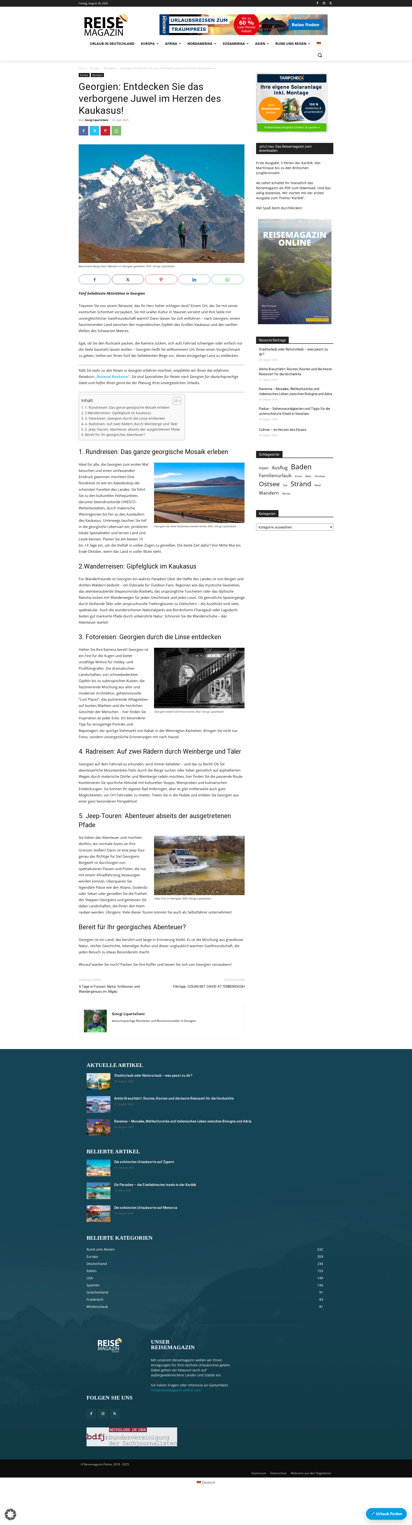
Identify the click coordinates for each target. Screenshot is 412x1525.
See (285, 485)
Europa (94, 68)
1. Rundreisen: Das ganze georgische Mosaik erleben (127, 407)
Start (82, 68)
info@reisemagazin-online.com (176, 1390)
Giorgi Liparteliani (96, 120)
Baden (301, 466)
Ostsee (269, 483)
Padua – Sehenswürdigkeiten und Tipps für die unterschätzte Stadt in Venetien (294, 411)
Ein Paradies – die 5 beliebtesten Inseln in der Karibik (155, 1185)
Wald (317, 485)
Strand (301, 483)
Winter (286, 493)
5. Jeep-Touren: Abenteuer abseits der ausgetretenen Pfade (132, 429)
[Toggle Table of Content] (174, 401)
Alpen (263, 467)
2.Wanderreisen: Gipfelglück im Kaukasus (118, 413)
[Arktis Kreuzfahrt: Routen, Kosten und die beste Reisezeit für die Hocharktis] (98, 1104)
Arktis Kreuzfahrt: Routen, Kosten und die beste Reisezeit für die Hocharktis (295, 371)
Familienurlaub (275, 475)
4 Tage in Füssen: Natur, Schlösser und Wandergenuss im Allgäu (109, 989)
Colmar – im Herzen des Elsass (282, 430)
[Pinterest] (105, 131)
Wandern (269, 492)
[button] (319, 55)
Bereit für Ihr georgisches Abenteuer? (115, 435)
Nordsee (320, 476)
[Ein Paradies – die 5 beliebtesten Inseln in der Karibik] (98, 1190)
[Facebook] (317, 3)
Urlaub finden (386, 1513)
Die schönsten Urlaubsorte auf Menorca (145, 1208)
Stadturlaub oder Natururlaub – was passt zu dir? (293, 351)
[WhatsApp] (116, 131)
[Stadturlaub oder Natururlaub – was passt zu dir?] (98, 1081)
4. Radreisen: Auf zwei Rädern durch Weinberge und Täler (131, 424)
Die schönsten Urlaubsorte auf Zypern (144, 1162)
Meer (308, 476)
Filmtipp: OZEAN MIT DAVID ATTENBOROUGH (209, 986)
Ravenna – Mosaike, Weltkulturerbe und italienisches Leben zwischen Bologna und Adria (295, 391)
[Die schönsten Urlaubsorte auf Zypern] (98, 1167)
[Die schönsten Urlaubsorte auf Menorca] (98, 1213)
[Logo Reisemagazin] (118, 24)
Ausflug (280, 467)
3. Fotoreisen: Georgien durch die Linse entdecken (125, 418)
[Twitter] (330, 3)
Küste (298, 476)
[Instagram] (324, 3)
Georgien (110, 68)
